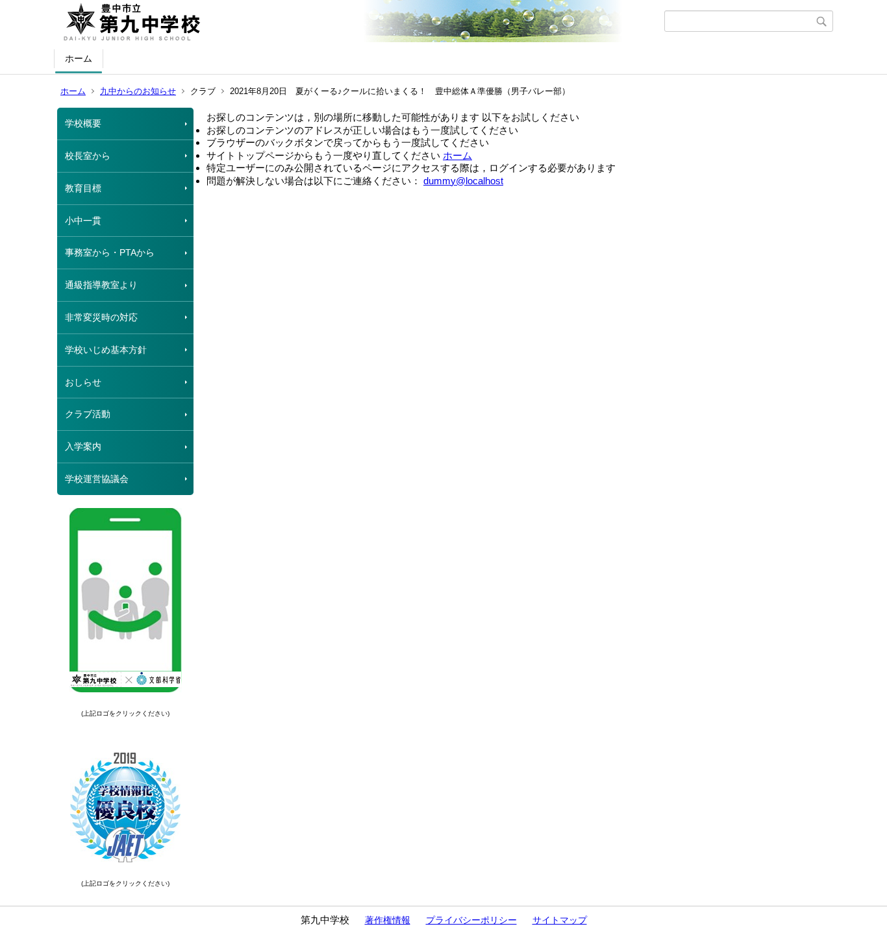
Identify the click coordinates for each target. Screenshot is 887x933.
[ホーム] (360, 21)
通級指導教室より (101, 285)
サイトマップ (559, 920)
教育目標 (83, 188)
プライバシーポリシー (471, 920)
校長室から (87, 156)
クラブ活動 (87, 414)
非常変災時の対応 (101, 317)
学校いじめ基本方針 (106, 350)
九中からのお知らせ (138, 91)
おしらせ (83, 382)
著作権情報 (387, 920)
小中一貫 (83, 220)
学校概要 (83, 123)
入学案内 (83, 446)
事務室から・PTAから (110, 252)
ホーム (78, 58)
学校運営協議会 (97, 479)
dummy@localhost (463, 180)
